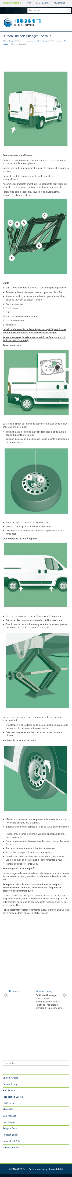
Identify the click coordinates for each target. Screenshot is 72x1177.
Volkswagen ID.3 (11, 1147)
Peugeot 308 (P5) (11, 1141)
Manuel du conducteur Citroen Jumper (33, 41)
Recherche (59, 3)
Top (29, 3)
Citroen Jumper (9, 41)
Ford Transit (9, 1090)
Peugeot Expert (10, 1134)
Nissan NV (8, 1109)
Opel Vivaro (9, 1122)
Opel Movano (9, 1116)
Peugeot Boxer (10, 1128)
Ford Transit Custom (13, 1096)
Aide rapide (56, 41)
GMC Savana (9, 1103)
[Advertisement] (36, 57)
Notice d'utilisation (12, 3)
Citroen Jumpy (10, 1084)
